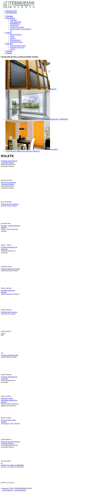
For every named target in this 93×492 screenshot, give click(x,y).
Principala (9, 16)
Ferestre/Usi (10, 18)
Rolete (12, 36)
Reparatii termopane (16, 42)
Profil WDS (13, 20)
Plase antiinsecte (15, 40)
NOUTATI (9, 44)
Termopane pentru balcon (18, 45)
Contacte (8, 53)
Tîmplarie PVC (14, 25)
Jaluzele (12, 38)
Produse (8, 33)
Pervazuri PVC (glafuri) (17, 27)
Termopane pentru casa (17, 47)
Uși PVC (12, 49)
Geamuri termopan (16, 34)
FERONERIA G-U (15, 23)
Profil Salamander (15, 22)
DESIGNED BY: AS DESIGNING (13, 490)
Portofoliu (8, 51)
